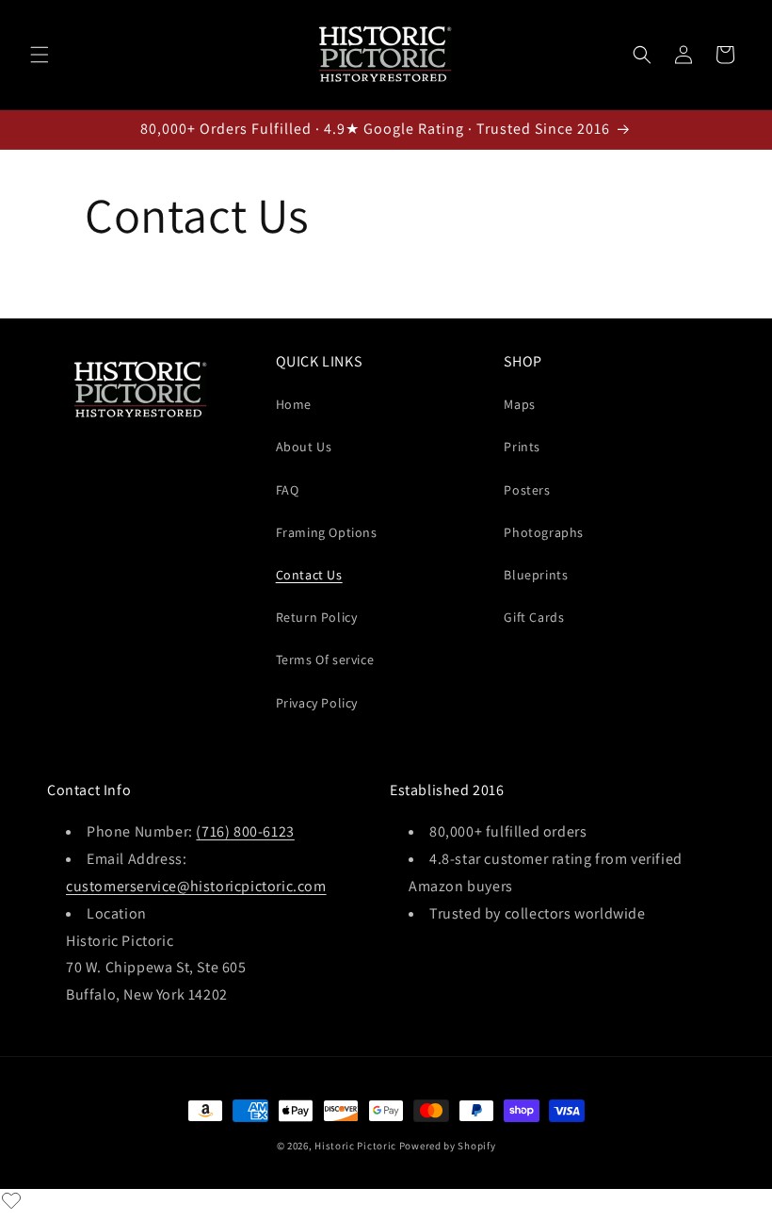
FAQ (287, 489)
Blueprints (536, 574)
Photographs (544, 532)
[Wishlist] (11, 1200)
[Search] (642, 54)
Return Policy (317, 617)
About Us (304, 446)
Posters (527, 489)
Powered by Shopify (447, 1145)
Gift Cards (534, 617)
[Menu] (39, 54)
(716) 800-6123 (245, 831)
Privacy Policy (317, 702)
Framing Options (327, 532)
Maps (519, 404)
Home (294, 404)
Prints (522, 446)
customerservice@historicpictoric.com (196, 886)
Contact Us (309, 574)
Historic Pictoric (355, 1145)
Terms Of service (325, 659)
